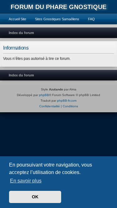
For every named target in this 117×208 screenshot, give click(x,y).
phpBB (44, 95)
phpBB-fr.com (66, 100)
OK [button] (35, 196)
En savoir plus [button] (25, 180)
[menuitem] (14, 19)
